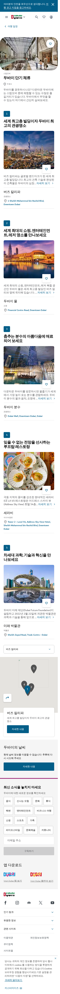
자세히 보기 (43, 183)
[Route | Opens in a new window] (9, 698)
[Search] (37, 17)
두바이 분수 (12, 407)
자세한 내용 (18, 729)
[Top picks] (44, 17)
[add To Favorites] (50, 43)
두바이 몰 (10, 301)
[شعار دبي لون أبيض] (12, 894)
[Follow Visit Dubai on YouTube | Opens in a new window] (52, 903)
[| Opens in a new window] (17, 903)
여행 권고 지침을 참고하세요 (26, 6)
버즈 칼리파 (12, 192)
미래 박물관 (12, 626)
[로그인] (51, 17)
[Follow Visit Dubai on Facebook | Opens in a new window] (5, 903)
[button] (13, 988)
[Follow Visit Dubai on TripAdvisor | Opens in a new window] (29, 903)
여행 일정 (13, 26)
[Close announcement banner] (53, 4)
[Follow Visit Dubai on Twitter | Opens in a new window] (40, 903)
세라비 (8, 513)
